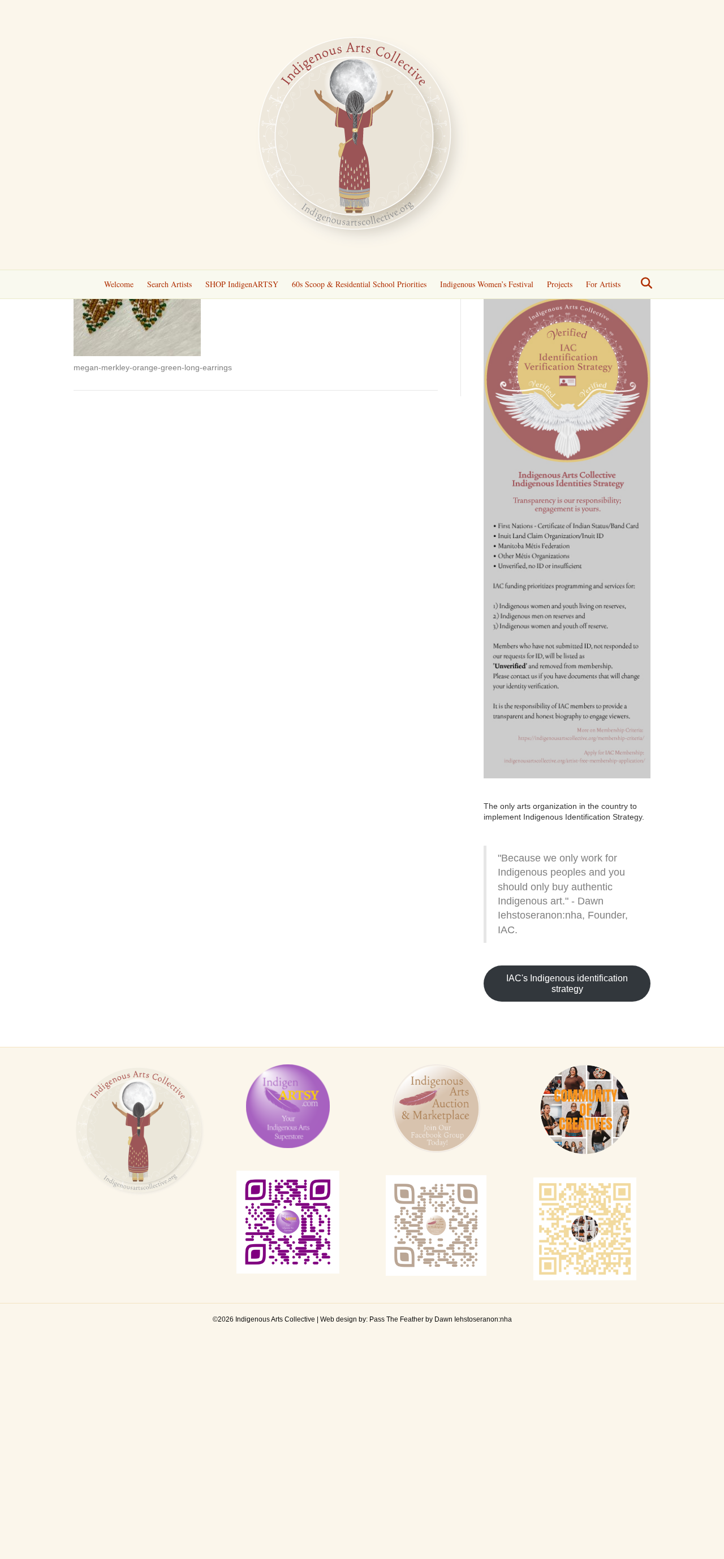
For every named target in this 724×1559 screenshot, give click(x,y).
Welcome (118, 284)
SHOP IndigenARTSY (241, 284)
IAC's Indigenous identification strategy (567, 983)
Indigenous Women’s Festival (486, 284)
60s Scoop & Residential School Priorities (359, 284)
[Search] (643, 283)
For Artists (603, 284)
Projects (559, 284)
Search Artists (169, 284)
